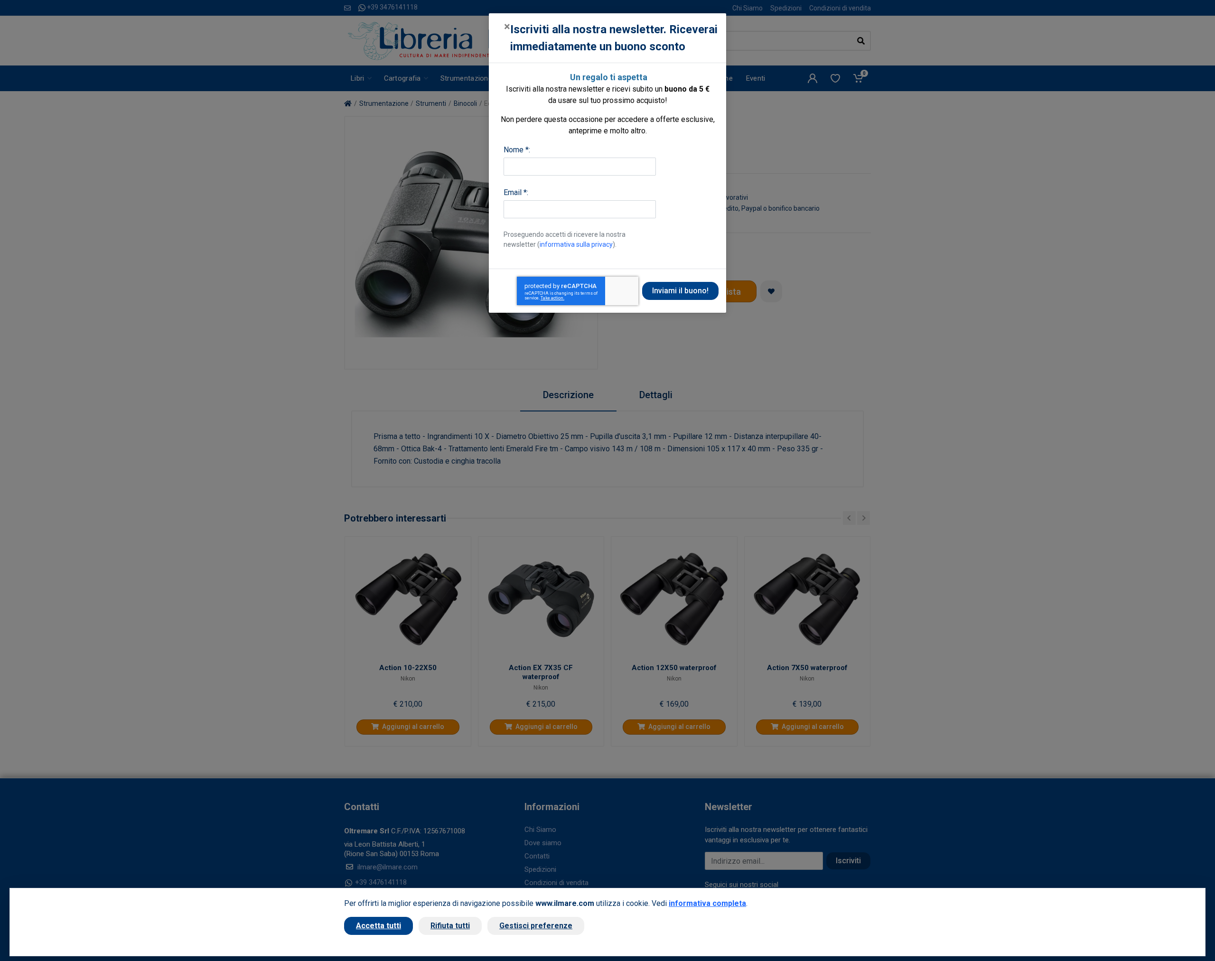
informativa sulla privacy (576, 244)
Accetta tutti (378, 925)
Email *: (516, 192)
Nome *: (517, 149)
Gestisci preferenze (535, 925)
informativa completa (707, 903)
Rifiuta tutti (450, 925)
